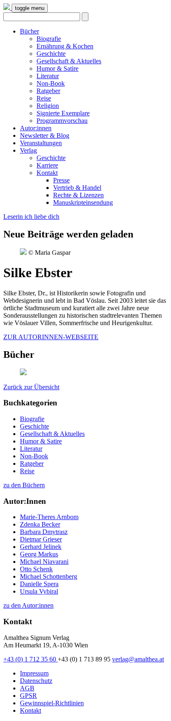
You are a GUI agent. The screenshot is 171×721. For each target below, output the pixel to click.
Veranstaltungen (41, 142)
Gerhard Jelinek (40, 546)
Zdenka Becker (40, 524)
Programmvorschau (62, 120)
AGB (27, 688)
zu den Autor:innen (28, 605)
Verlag (28, 150)
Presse (61, 180)
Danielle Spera (39, 583)
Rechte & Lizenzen (78, 195)
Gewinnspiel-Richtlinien (52, 703)
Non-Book (51, 83)
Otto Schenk (36, 568)
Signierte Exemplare (63, 113)
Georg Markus (39, 554)
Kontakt (47, 172)
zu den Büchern (24, 485)
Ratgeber (48, 90)
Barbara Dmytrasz (44, 531)
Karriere (47, 165)
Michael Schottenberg (48, 576)
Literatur (48, 75)
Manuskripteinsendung (83, 202)
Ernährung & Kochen (65, 46)
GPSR (28, 695)
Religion (48, 105)
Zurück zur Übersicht (31, 386)
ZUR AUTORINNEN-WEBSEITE (50, 336)
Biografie (49, 38)
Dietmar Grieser (41, 539)
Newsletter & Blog (44, 135)
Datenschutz (36, 680)
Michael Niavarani (44, 561)
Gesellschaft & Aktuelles (69, 61)
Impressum (34, 673)
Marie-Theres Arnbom (49, 516)
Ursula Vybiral (39, 591)
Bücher (29, 31)
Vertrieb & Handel (77, 187)
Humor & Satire (57, 68)
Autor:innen (35, 128)
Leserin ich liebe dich (31, 216)
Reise (44, 98)
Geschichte (51, 53)
